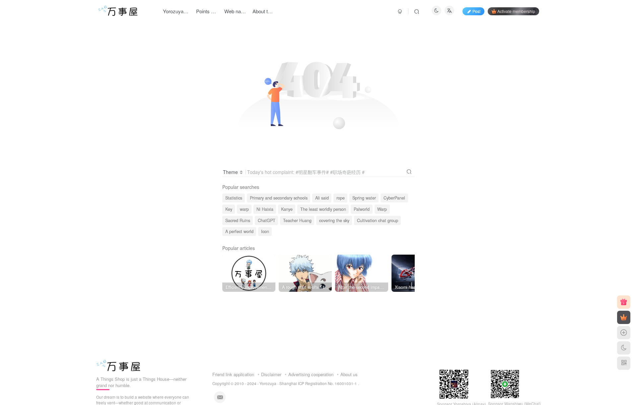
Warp (382, 209)
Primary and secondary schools (279, 198)
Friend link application (233, 374)
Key (228, 209)
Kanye (287, 209)
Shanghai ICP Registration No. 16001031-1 (318, 383)
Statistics (233, 198)
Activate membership (516, 11)
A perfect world (239, 231)
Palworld (362, 209)
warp (244, 209)
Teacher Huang (297, 220)
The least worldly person (323, 209)
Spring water (364, 198)
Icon (265, 231)
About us (349, 374)
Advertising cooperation (310, 374)
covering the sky (334, 220)
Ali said (322, 198)
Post (476, 11)
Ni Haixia (264, 209)
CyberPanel (394, 198)
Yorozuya (267, 383)
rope (340, 198)
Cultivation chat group (377, 220)
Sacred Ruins (237, 220)
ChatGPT (266, 220)
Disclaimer (271, 374)
